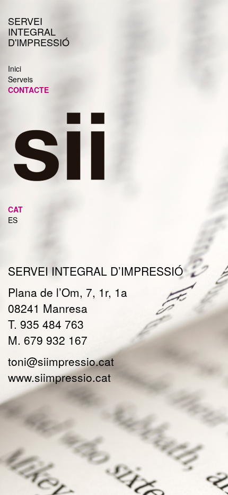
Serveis (20, 79)
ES (12, 220)
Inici (14, 68)
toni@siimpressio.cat (61, 361)
